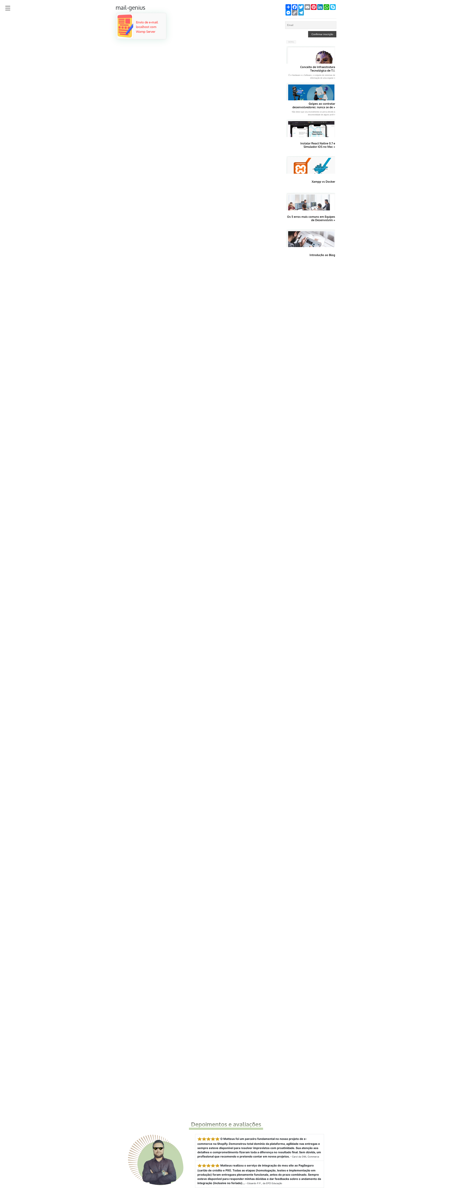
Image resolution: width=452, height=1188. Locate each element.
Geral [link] (291, 42)
